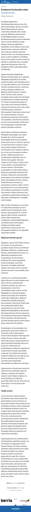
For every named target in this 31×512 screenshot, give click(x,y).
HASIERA (15, 509)
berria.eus (19, 487)
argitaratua (15, 483)
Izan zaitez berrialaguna (15, 490)
